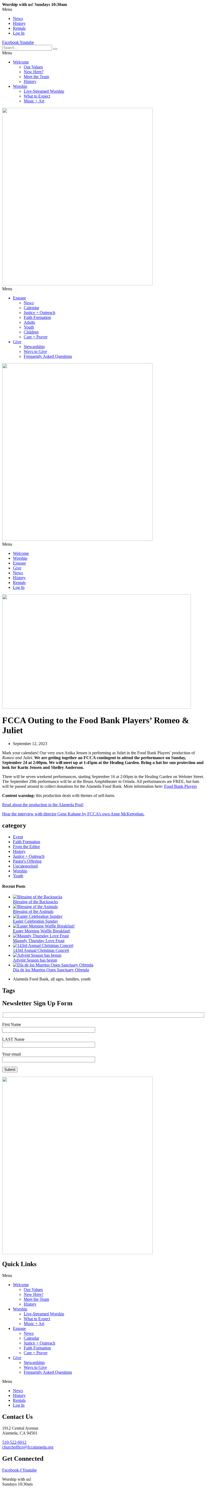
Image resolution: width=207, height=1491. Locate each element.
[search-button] (55, 49)
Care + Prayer (35, 337)
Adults (29, 322)
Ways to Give (35, 351)
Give (17, 341)
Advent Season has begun (35, 960)
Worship (20, 86)
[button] (103, 9)
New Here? (33, 71)
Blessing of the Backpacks (35, 901)
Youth (29, 327)
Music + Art (34, 101)
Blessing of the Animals (33, 911)
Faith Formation (37, 317)
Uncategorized (25, 866)
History (19, 23)
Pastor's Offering (27, 861)
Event (18, 837)
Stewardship (34, 346)
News (18, 18)
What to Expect (37, 96)
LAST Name (13, 1039)
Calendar (31, 307)
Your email (11, 1054)
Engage (19, 298)
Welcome (21, 62)
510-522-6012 (14, 1442)
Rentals (19, 28)
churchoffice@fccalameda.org (27, 1447)
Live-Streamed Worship (44, 91)
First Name (11, 1024)
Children (31, 332)
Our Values (33, 67)
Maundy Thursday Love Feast (38, 940)
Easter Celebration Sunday (35, 921)
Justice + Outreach (39, 312)
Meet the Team (36, 76)
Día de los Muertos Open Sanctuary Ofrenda (51, 970)
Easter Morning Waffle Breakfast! (41, 931)
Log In (19, 33)
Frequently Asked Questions (48, 356)
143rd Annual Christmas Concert (41, 950)
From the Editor (26, 846)
